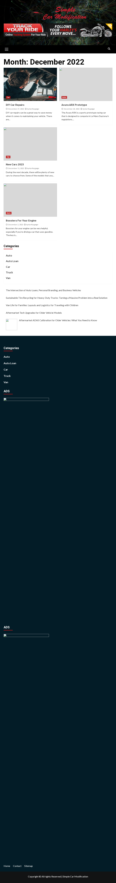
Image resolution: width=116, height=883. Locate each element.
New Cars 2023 (15, 164)
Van (8, 278)
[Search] (109, 49)
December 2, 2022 (15, 225)
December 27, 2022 (16, 109)
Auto (64, 97)
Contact (17, 865)
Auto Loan (12, 261)
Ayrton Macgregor (33, 109)
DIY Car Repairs (15, 104)
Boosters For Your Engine (21, 220)
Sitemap (28, 865)
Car (8, 97)
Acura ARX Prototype (74, 104)
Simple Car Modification (75, 876)
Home (7, 865)
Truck (9, 272)
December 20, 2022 (71, 109)
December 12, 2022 (16, 168)
